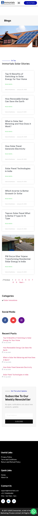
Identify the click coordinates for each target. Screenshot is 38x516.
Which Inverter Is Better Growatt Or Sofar (17, 192)
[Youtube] (13, 320)
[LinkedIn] (8, 501)
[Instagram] (21, 320)
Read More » (9, 84)
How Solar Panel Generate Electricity (15, 147)
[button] (18, 3)
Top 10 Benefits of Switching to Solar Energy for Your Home (16, 76)
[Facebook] (3, 501)
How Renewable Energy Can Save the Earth (17, 100)
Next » (21, 282)
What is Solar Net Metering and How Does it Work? (18, 124)
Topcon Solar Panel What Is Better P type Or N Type (17, 216)
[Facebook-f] (5, 320)
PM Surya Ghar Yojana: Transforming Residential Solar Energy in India (18, 259)
